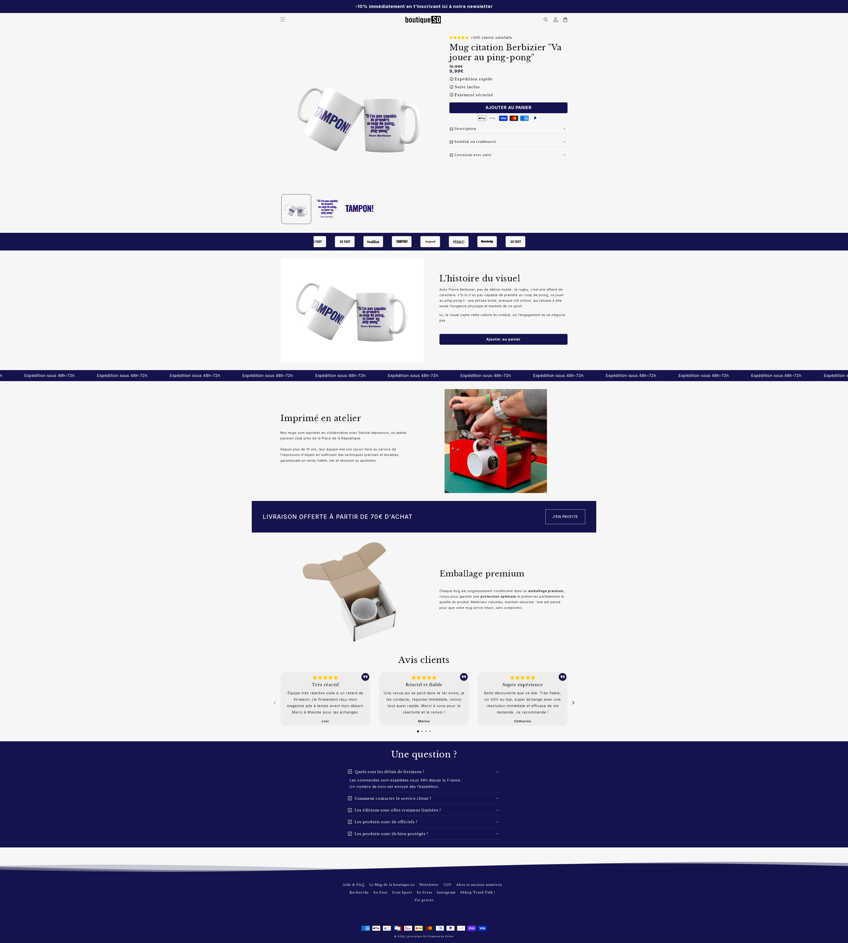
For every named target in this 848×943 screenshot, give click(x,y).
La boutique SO (416, 936)
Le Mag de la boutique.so (392, 885)
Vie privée (424, 900)
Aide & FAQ (354, 885)
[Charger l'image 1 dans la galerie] (296, 209)
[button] (546, 19)
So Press (424, 892)
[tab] (418, 731)
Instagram (446, 892)
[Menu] (283, 19)
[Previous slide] (275, 702)
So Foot (380, 892)
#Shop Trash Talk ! (477, 892)
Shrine (449, 936)
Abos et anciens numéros (479, 885)
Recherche (359, 892)
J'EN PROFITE (565, 516)
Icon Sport (402, 892)
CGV (447, 885)
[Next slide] (573, 702)
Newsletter (429, 885)
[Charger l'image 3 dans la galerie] (359, 209)
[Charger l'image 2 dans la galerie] (328, 209)
